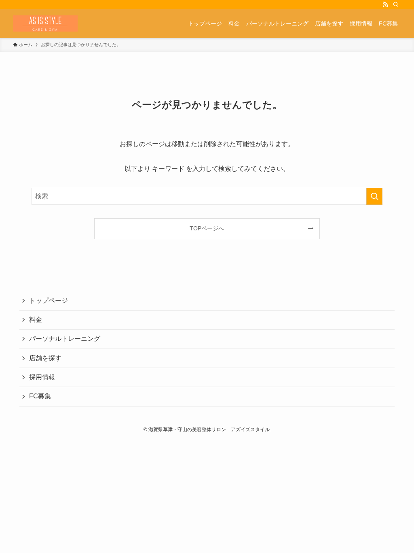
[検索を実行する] (374, 196)
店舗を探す (45, 358)
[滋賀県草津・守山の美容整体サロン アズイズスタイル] (45, 23)
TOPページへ (207, 228)
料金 (35, 319)
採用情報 (42, 377)
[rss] (385, 4)
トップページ (48, 300)
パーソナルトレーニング (64, 338)
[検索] (396, 4)
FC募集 (40, 396)
